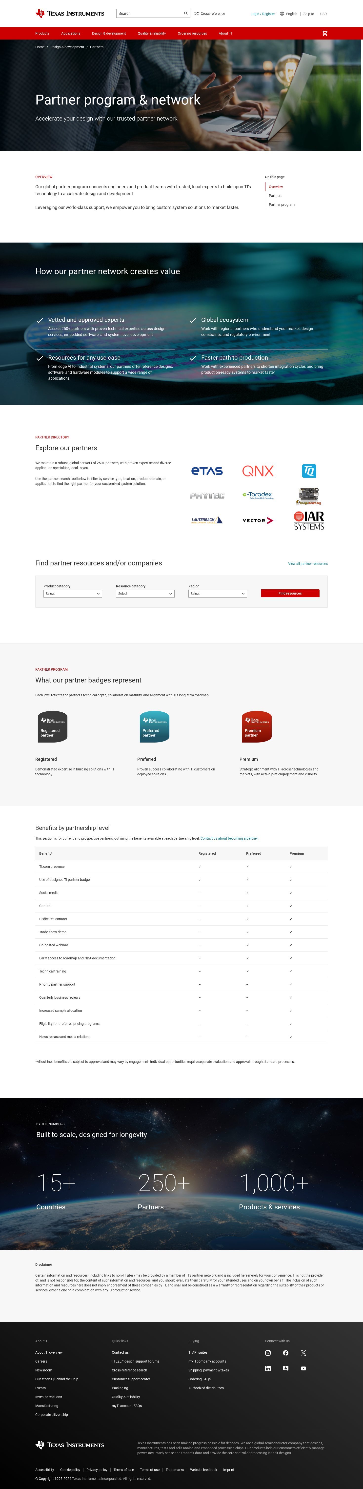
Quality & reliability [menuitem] (152, 33)
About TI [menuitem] (225, 33)
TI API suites (197, 1352)
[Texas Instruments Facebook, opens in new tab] (286, 1355)
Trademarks (175, 1470)
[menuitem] (325, 33)
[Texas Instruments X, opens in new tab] (303, 1355)
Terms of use (150, 1470)
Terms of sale (124, 1470)
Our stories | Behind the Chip (56, 1379)
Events (40, 1388)
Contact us (120, 1352)
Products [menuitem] (42, 33)
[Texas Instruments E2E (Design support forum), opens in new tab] (286, 1370)
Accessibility (44, 1470)
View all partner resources (308, 564)
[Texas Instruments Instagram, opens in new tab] (268, 1355)
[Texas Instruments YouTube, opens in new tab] (303, 1370)
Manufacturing (46, 1406)
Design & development (67, 47)
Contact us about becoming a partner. (230, 838)
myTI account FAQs (127, 1406)
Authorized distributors (206, 1388)
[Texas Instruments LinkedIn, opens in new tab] (268, 1370)
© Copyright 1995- (53, 1479)
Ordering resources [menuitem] (192, 33)
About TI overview (49, 1352)
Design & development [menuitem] (109, 33)
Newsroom (43, 1370)
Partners (96, 47)
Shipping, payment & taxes (208, 1370)
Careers (41, 1361)
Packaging (120, 1388)
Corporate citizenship (51, 1415)
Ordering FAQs (199, 1379)
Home (39, 47)
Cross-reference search (129, 1370)
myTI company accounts (207, 1361)
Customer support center (131, 1379)
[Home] (69, 13)
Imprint (228, 1470)
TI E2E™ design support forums (135, 1361)
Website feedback (203, 1470)
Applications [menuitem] (70, 33)
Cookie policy (70, 1470)
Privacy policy (96, 1470)
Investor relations (48, 1397)
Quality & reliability (126, 1397)
